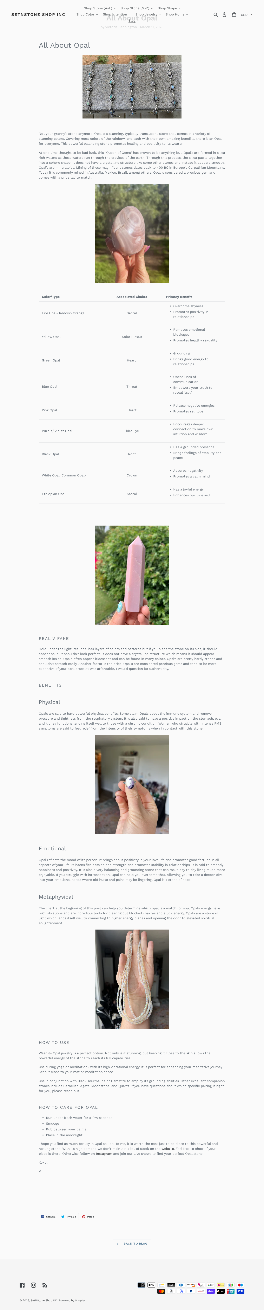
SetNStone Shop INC (38, 14)
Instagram (104, 1154)
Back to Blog (135, 1243)
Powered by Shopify (72, 1300)
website (167, 1149)
